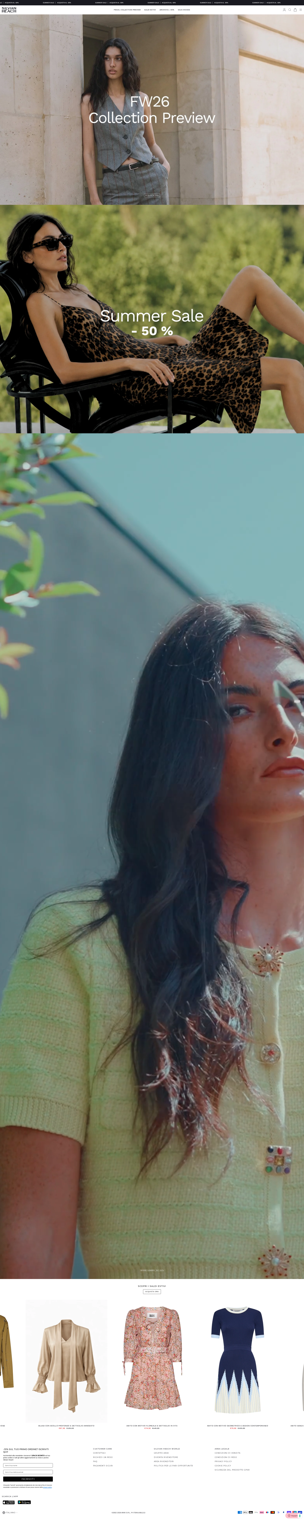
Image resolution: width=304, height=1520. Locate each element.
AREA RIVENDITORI (164, 1461)
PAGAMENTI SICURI (103, 1466)
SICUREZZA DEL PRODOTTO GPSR (232, 1470)
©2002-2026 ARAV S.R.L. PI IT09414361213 (128, 1513)
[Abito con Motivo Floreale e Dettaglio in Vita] (152, 1361)
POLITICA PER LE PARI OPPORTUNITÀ (173, 1466)
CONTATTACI (99, 1453)
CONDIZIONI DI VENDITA (227, 1453)
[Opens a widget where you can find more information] (293, 1516)
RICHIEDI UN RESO (103, 1457)
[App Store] (9, 1502)
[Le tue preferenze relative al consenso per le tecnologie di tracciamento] (300, 1516)
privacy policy (47, 1487)
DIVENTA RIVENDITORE (166, 1457)
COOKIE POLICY (223, 1466)
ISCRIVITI (28, 1479)
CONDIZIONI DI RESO (226, 1457)
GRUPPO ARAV (161, 1453)
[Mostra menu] (300, 9)
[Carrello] (295, 9)
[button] (150, 9)
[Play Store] (24, 1502)
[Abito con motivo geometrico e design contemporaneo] (238, 1361)
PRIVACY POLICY (223, 1461)
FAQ (95, 1461)
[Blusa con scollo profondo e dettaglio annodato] (66, 1361)
